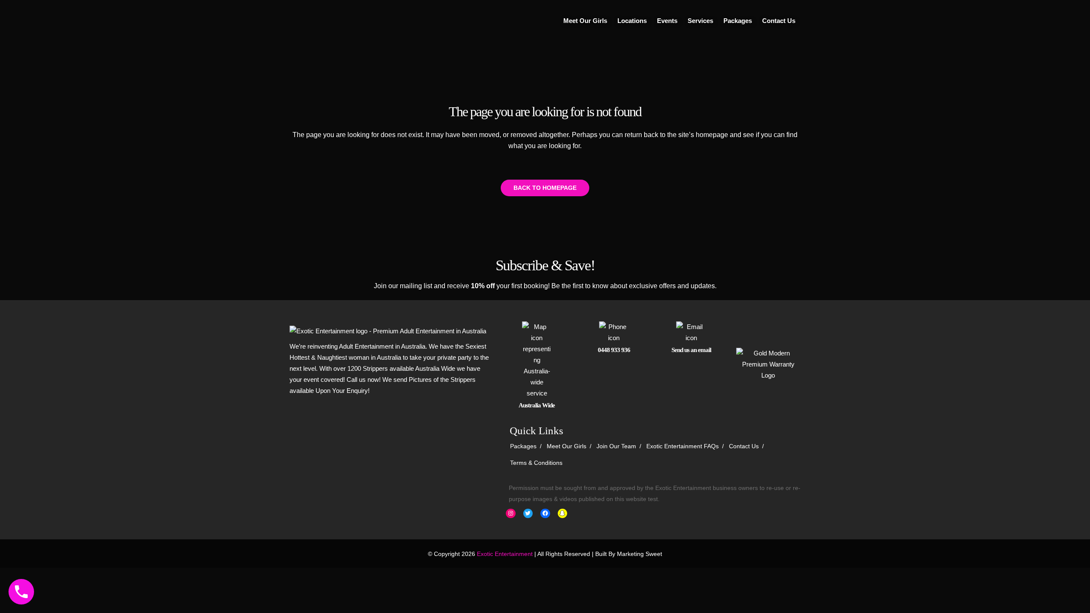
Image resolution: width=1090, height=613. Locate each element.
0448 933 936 (614, 350)
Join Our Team (616, 446)
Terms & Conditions (536, 462)
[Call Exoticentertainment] (21, 591)
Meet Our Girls (566, 446)
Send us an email (691, 350)
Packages (523, 446)
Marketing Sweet (639, 553)
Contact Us (744, 446)
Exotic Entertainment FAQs (682, 446)
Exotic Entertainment (505, 553)
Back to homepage (545, 187)
